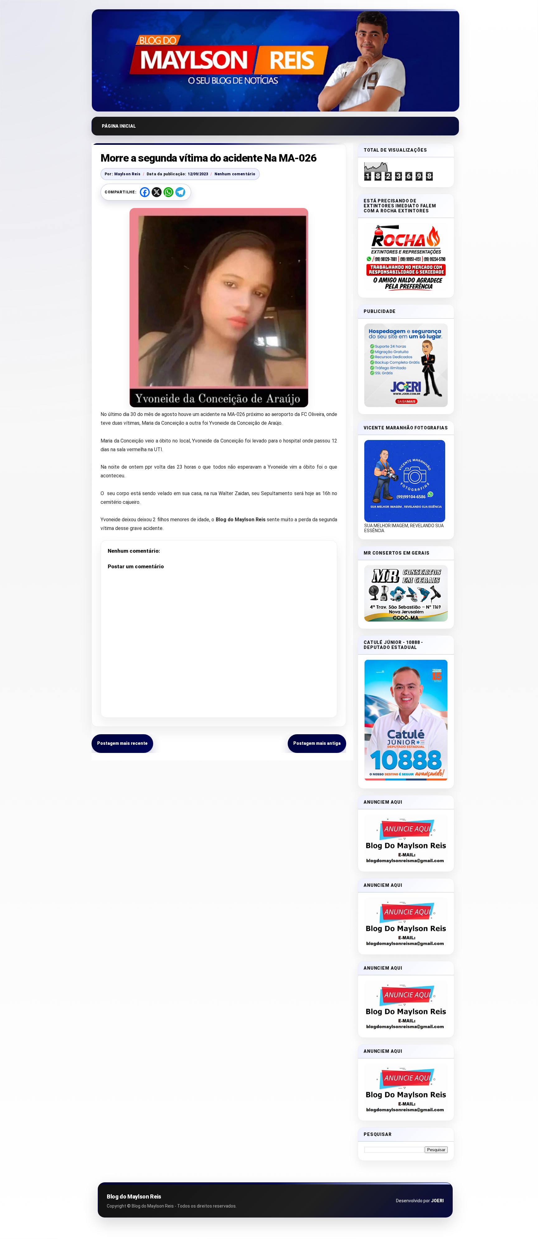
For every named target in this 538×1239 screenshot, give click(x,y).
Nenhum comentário (235, 174)
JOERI (437, 1200)
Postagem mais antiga (317, 743)
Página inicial (119, 126)
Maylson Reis (127, 174)
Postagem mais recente (122, 743)
